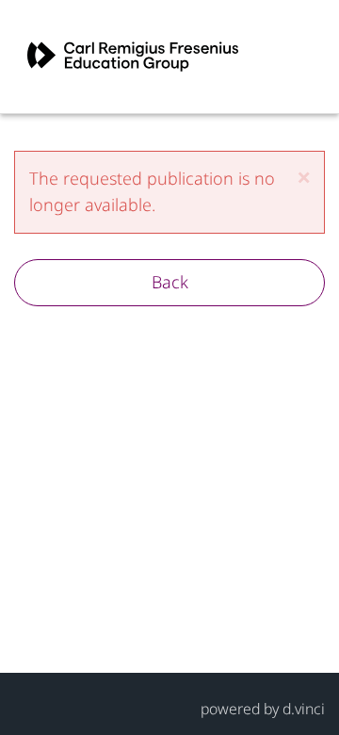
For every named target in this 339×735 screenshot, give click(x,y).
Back (170, 281)
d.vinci (303, 708)
